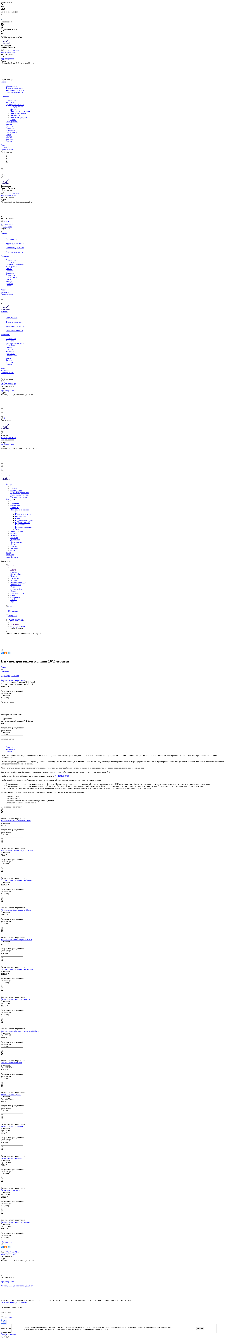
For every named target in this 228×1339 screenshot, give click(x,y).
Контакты (5, 147)
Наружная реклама (18, 113)
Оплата (9, 141)
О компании (11, 100)
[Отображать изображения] (2, 24)
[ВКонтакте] (2, 653)
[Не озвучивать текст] (2, 35)
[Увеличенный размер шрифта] (3, 10)
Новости (9, 126)
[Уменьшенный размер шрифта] (2, 4)
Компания (5, 96)
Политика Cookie (102, 1329)
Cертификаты (11, 132)
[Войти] (2, 170)
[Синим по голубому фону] (1, 20)
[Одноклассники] (6, 160)
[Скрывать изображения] (2, 27)
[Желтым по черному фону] (1, 17)
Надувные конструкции (20, 111)
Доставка (9, 139)
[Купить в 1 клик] (2, 812)
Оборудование (11, 86)
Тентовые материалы (14, 92)
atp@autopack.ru (7, 59)
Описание (10, 747)
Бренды (9, 137)
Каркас (13, 109)
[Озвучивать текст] (2, 32)
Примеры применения (15, 105)
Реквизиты (10, 103)
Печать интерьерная (18, 117)
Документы (10, 130)
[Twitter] (6, 156)
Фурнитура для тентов (15, 88)
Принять (200, 1328)
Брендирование (16, 107)
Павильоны (15, 115)
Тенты (13, 120)
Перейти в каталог (8, 1334)
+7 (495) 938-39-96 (12, 50)
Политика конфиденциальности (14, 1302)
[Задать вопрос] (1, 704)
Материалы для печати (15, 90)
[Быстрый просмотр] (2, 809)
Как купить (10, 749)
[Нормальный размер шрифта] (2, 7)
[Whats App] (6, 163)
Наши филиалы (12, 122)
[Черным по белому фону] (1, 14)
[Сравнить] (2, 706)
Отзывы (9, 124)
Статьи (8, 135)
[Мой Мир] (9, 653)
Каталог (4, 82)
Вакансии (10, 128)
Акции (4, 145)
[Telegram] (6, 158)
